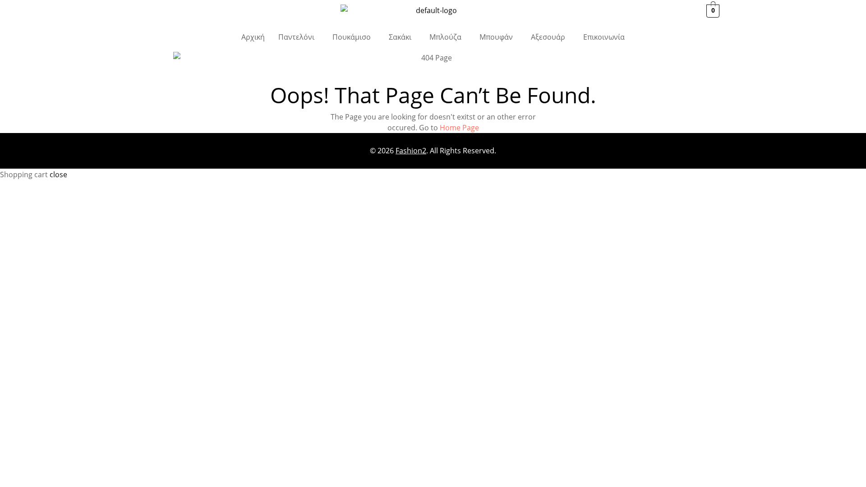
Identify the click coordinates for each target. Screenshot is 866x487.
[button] (299, 37)
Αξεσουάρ (548, 37)
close (58, 174)
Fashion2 (411, 151)
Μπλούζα (445, 37)
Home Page (459, 128)
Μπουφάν (496, 37)
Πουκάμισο (351, 37)
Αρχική (253, 37)
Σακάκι (400, 37)
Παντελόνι (296, 37)
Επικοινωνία (604, 37)
